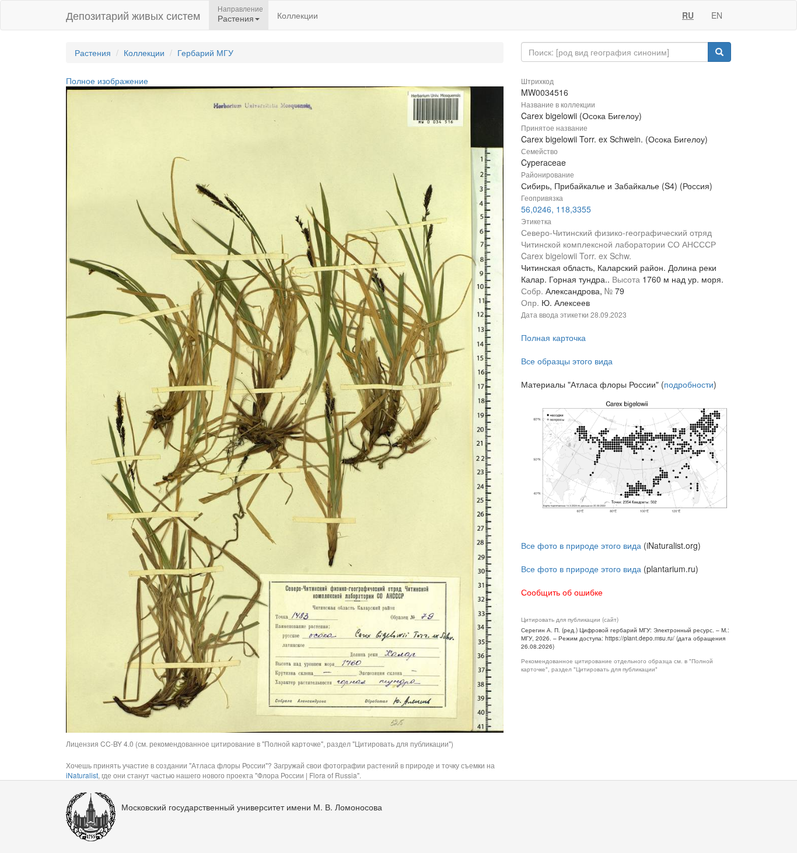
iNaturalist (82, 775)
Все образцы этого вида (567, 361)
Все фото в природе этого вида (581, 545)
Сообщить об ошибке (562, 592)
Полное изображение (107, 80)
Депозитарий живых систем (133, 15)
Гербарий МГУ (205, 52)
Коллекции (297, 15)
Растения (93, 52)
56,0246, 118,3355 (556, 209)
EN (716, 15)
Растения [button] (236, 18)
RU (688, 15)
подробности (689, 384)
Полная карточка (553, 337)
